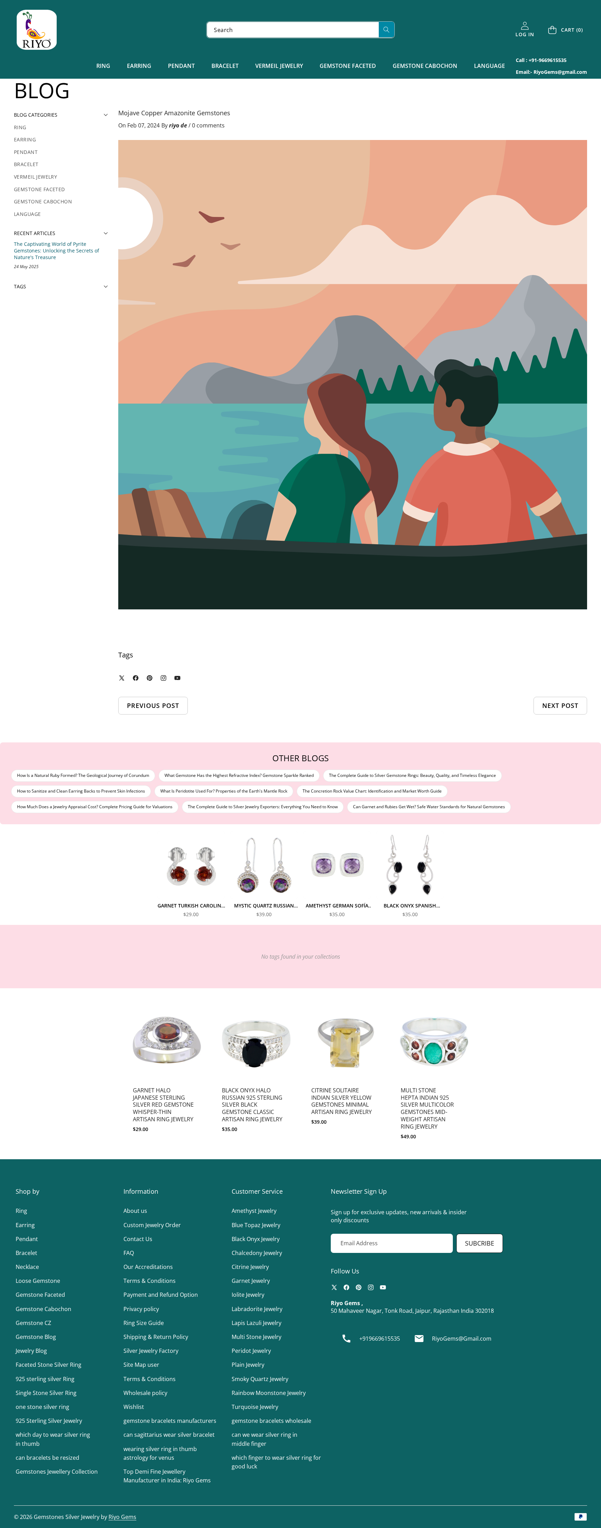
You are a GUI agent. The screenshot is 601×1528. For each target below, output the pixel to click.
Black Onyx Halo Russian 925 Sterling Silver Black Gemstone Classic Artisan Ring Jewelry (252, 1104)
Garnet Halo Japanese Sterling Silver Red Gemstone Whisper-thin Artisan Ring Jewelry (163, 1104)
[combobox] (300, 30)
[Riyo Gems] (36, 30)
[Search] (386, 29)
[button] (566, 30)
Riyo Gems (122, 1517)
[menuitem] (61, 127)
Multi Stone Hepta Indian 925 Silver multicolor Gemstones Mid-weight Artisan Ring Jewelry (427, 1108)
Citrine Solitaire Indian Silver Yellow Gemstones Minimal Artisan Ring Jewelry (341, 1101)
